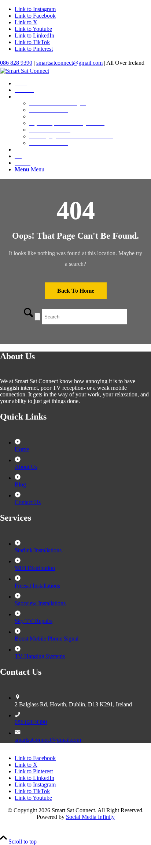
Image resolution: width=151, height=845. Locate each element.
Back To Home (75, 291)
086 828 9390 (16, 63)
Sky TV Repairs (33, 621)
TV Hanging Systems (40, 656)
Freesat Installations (37, 585)
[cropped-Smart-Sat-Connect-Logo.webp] (24, 71)
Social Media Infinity (90, 817)
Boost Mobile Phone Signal (46, 638)
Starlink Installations (38, 550)
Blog (20, 484)
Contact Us (28, 502)
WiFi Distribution (35, 568)
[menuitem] (83, 83)
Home (22, 449)
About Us (26, 467)
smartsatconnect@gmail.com (69, 63)
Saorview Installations (40, 603)
